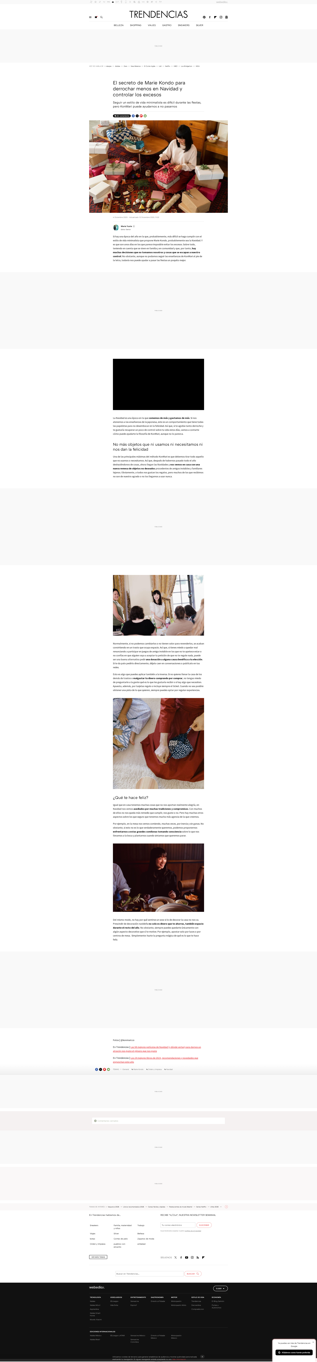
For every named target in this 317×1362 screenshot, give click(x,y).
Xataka (92, 1301)
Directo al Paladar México (158, 1336)
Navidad (169, 1069)
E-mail (145, 115)
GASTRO (166, 25)
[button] (127, 226)
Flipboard (215, 17)
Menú (90, 17)
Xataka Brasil (95, 1339)
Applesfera (94, 1309)
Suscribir (204, 1225)
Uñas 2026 (214, 1207)
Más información (179, 1359)
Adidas (117, 66)
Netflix (167, 66)
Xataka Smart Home (95, 1314)
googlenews (226, 17)
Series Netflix (201, 1207)
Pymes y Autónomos (216, 1306)
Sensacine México (138, 1335)
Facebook (210, 17)
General (125, 1069)
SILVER (199, 25)
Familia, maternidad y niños (123, 1227)
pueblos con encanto (119, 1245)
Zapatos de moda (145, 1238)
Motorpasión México (176, 1336)
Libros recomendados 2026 (134, 1207)
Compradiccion (197, 1309)
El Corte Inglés (149, 66)
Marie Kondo (138, 1069)
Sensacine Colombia (135, 1340)
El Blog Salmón (218, 1301)
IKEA (197, 66)
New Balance (136, 66)
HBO (175, 66)
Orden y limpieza (155, 1069)
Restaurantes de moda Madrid (181, 1207)
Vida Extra (114, 1305)
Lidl (160, 66)
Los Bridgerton (186, 66)
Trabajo (140, 1225)
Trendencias (196, 1301)
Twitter (137, 115)
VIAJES (152, 25)
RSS (198, 1257)
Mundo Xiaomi (96, 1319)
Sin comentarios (123, 116)
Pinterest (204, 17)
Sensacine (135, 1301)
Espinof (134, 1305)
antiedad (141, 1244)
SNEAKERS (183, 25)
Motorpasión (176, 1301)
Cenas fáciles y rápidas (157, 1207)
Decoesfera (196, 1305)
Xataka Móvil (95, 1305)
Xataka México (96, 1335)
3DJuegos (114, 1301)
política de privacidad (193, 1231)
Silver (116, 1233)
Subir (219, 1288)
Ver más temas (98, 1257)
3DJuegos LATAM (117, 1335)
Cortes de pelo (121, 1238)
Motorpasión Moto (178, 1305)
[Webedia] (97, 1287)
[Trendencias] (158, 14)
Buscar (101, 17)
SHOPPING (135, 25)
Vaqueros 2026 (114, 1207)
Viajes (92, 1233)
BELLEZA (118, 25)
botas (92, 1238)
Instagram (221, 17)
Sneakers (94, 1225)
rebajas (108, 66)
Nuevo (96, 17)
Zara (125, 66)
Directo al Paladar (158, 1301)
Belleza (140, 1233)
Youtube (187, 1257)
